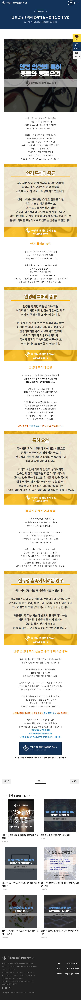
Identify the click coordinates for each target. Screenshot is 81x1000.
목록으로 (40, 781)
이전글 (6, 781)
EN (71, 3)
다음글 (74, 781)
